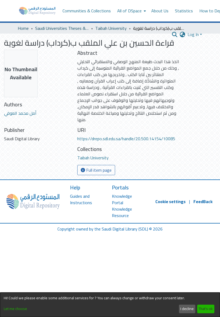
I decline (187, 308)
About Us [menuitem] (159, 11)
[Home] (37, 10)
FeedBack (202, 201)
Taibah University (111, 28)
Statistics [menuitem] (184, 11)
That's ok (206, 308)
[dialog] (110, 305)
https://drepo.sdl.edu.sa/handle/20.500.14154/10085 (126, 139)
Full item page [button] (98, 170)
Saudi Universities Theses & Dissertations (62, 28)
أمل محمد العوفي (20, 113)
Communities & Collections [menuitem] (87, 11)
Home (23, 28)
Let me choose (15, 309)
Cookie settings (170, 201)
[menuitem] (131, 10)
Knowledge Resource (122, 212)
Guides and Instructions (81, 199)
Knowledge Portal (122, 199)
